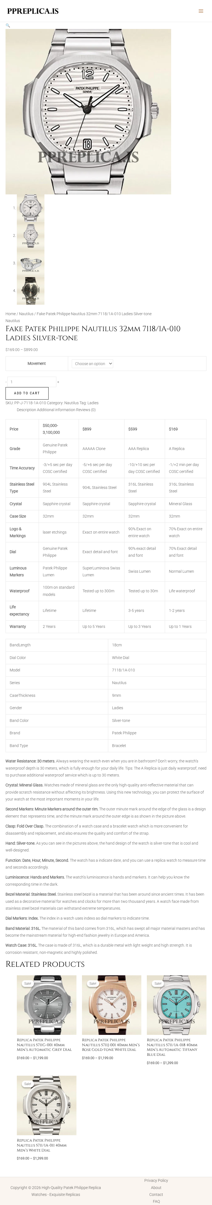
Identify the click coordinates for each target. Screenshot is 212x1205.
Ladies (93, 403)
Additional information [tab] (56, 410)
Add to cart (27, 393)
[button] (8, 25)
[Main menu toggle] (201, 11)
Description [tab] (26, 410)
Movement (37, 363)
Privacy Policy (156, 1180)
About (156, 1187)
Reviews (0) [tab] (86, 410)
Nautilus (26, 314)
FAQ (156, 1201)
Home (11, 314)
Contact (156, 1194)
